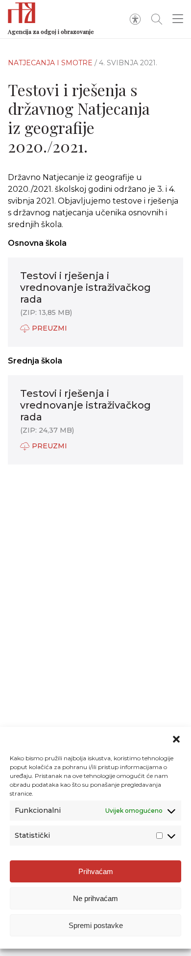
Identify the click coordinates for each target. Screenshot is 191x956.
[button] (176, 739)
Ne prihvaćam (95, 898)
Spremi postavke (96, 925)
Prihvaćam (95, 871)
